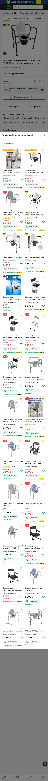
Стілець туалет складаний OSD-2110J (13, 505)
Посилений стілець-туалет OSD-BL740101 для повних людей (35, 630)
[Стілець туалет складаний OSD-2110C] (13, 450)
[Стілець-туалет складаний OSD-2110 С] (35, 576)
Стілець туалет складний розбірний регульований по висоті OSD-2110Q (12, 630)
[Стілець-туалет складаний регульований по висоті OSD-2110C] (35, 492)
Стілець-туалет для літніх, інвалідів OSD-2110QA (12, 420)
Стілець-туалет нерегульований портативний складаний (34, 336)
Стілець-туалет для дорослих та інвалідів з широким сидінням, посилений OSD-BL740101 (35, 378)
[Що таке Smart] (19, 188)
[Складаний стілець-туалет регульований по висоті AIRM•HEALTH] (35, 285)
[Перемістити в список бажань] (21, 150)
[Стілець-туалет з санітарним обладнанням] (35, 534)
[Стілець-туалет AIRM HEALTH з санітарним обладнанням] (35, 450)
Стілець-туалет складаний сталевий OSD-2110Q (13, 547)
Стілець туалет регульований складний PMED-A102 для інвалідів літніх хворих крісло (34, 256)
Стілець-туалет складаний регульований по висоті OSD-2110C (35, 505)
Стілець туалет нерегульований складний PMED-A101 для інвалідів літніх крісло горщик (13, 256)
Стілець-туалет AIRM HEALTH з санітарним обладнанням (33, 463)
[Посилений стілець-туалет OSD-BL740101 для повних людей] (35, 617)
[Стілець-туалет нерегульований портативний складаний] (35, 323)
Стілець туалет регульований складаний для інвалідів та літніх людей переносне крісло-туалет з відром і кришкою (13, 172)
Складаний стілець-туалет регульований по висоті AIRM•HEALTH (35, 298)
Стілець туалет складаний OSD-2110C (13, 463)
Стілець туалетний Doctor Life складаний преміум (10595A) (13, 214)
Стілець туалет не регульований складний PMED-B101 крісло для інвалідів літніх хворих (34, 214)
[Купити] (21, 180)
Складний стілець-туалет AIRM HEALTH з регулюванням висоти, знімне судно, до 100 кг (12, 378)
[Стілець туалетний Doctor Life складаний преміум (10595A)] (13, 201)
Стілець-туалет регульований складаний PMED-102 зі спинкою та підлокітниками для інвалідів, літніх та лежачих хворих (12, 298)
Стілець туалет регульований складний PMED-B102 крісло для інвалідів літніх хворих (34, 172)
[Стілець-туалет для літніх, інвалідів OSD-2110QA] (13, 407)
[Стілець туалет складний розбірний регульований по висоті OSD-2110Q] (13, 617)
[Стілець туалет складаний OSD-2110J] (13, 492)
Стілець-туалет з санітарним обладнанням (34, 547)
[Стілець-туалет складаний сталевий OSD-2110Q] (13, 534)
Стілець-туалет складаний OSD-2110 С (35, 589)
